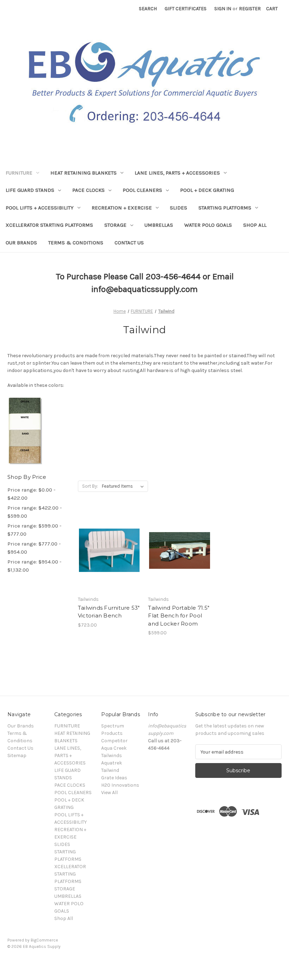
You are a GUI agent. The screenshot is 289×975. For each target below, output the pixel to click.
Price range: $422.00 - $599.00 (34, 512)
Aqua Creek (114, 748)
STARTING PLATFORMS (224, 208)
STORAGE (115, 225)
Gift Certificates (186, 9)
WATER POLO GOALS (208, 225)
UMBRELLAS (158, 225)
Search (148, 9)
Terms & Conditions (75, 242)
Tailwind (110, 770)
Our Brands (21, 242)
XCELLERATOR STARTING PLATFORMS (49, 225)
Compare (107, 557)
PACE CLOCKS (88, 190)
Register (250, 9)
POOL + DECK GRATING (207, 190)
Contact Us (129, 242)
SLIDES (178, 208)
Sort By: (90, 486)
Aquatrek (111, 763)
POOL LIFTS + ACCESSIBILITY (40, 208)
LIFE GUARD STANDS (30, 190)
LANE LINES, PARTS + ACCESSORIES (177, 173)
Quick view (108, 544)
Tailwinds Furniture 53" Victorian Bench (109, 611)
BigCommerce (44, 940)
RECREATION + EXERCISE (122, 208)
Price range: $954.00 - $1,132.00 (34, 566)
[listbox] (124, 486)
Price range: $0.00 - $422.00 (31, 494)
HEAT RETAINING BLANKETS (83, 173)
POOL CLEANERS (142, 190)
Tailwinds (111, 755)
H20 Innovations (120, 785)
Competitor (114, 741)
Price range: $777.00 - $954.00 (34, 548)
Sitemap (16, 755)
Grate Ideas (114, 778)
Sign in (222, 9)
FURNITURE (19, 173)
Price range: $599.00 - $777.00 (34, 530)
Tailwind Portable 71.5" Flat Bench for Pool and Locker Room (178, 615)
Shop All (254, 225)
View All (109, 793)
